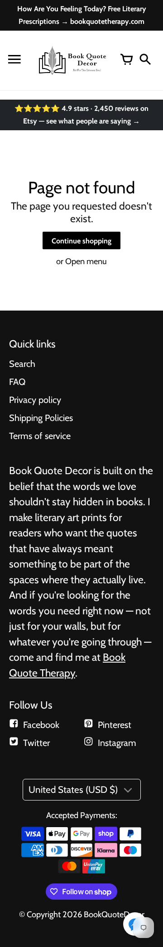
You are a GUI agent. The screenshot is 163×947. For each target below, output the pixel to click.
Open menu (86, 261)
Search (22, 363)
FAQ (17, 381)
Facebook (41, 724)
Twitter (36, 742)
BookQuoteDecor (114, 914)
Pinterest (114, 724)
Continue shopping (81, 240)
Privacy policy (35, 399)
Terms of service (40, 435)
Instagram (117, 742)
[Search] (145, 60)
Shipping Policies (41, 417)
